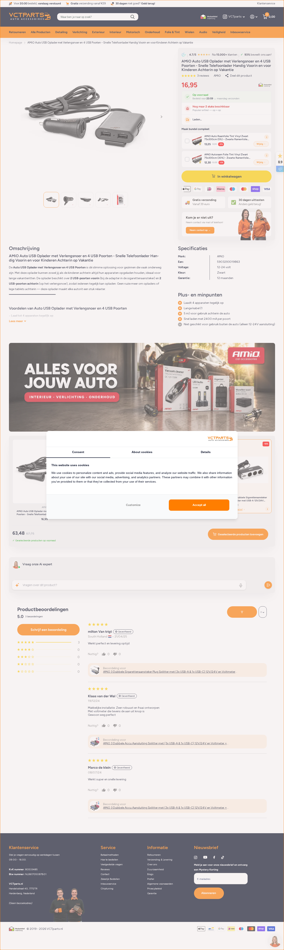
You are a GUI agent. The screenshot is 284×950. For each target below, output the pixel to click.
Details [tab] (206, 452)
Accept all (199, 505)
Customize (133, 505)
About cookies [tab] (142, 452)
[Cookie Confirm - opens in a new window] (220, 439)
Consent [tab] (78, 452)
